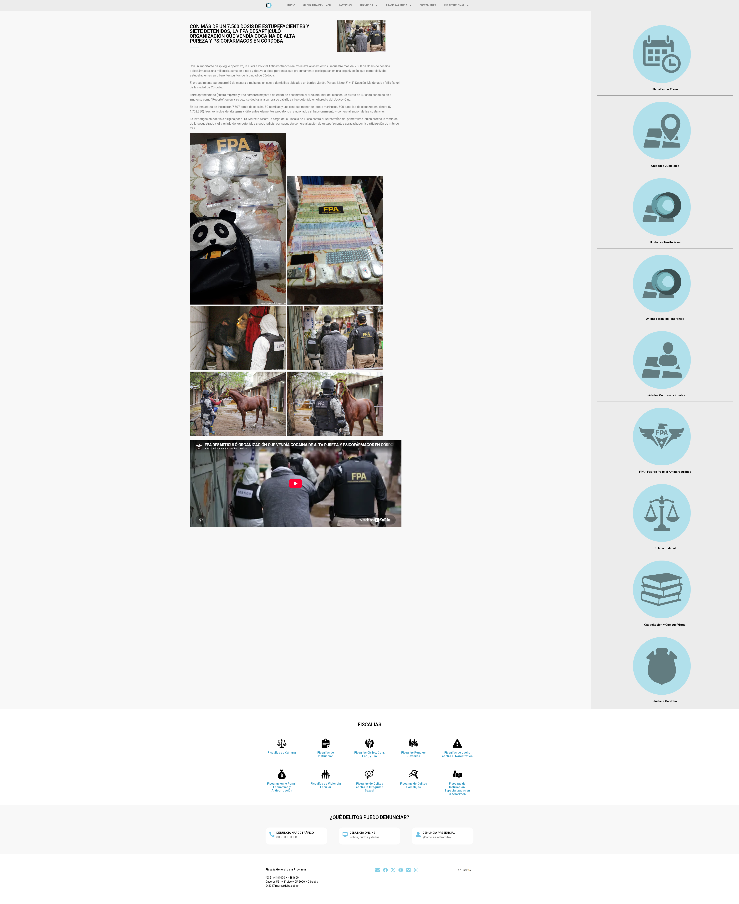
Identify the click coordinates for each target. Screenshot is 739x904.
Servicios (366, 5)
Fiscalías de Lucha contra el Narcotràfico (457, 754)
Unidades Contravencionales (665, 395)
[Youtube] (400, 870)
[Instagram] (416, 870)
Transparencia (396, 5)
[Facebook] (385, 870)
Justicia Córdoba (665, 701)
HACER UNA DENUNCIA (317, 5)
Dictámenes (428, 5)
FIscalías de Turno (665, 89)
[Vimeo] (408, 870)
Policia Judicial (665, 548)
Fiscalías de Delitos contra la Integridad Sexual (369, 787)
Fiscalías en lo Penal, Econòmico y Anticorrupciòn (281, 787)
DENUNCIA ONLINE (362, 832)
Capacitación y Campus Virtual (665, 624)
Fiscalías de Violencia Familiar (326, 785)
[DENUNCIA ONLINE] (345, 834)
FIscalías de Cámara (282, 752)
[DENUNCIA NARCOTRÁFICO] (271, 834)
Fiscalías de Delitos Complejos (413, 785)
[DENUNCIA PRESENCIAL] (418, 834)
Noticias (345, 5)
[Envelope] (377, 870)
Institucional (454, 5)
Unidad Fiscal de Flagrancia (665, 319)
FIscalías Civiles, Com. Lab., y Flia (369, 754)
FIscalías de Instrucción (325, 754)
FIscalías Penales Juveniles (413, 754)
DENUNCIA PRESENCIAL (439, 832)
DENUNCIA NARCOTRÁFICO (295, 832)
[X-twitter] (393, 870)
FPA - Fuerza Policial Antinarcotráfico (665, 471)
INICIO (291, 5)
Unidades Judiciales (665, 166)
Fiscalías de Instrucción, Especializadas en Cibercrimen (457, 789)
